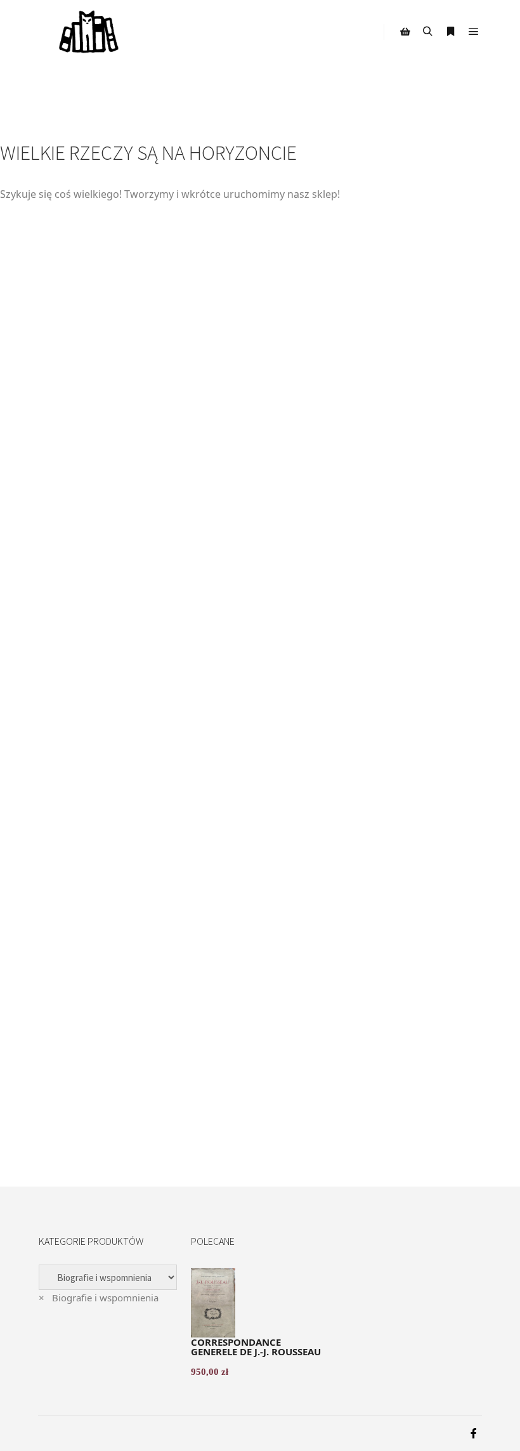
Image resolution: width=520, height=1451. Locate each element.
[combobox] (99, 1297)
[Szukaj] (428, 32)
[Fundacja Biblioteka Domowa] (88, 31)
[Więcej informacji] (450, 32)
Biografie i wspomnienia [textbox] (99, 1297)
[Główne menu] (473, 32)
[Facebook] (473, 1433)
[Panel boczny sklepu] (405, 32)
